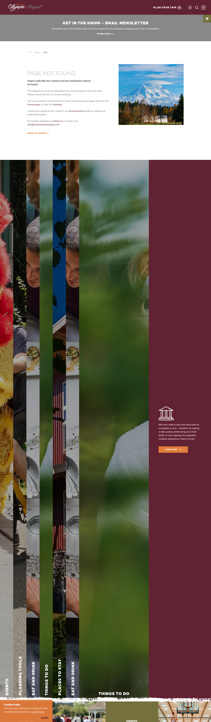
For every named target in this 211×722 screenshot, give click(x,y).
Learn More (171, 449)
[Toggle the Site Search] (196, 7)
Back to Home (36, 133)
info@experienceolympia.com (43, 124)
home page (33, 104)
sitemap (57, 104)
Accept (44, 717)
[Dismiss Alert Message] (207, 19)
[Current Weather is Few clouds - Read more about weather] (190, 7)
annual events (76, 110)
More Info (103, 33)
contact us (57, 120)
